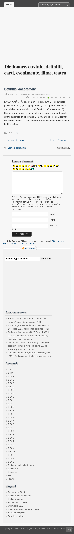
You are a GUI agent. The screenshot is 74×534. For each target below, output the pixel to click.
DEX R (11, 434)
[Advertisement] (37, 38)
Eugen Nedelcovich (27, 94)
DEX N (11, 421)
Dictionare (13, 469)
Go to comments (37, 97)
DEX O (11, 424)
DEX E (11, 390)
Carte (10, 369)
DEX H (11, 400)
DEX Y (11, 458)
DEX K (11, 410)
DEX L (11, 414)
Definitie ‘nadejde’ (60, 140)
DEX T (11, 441)
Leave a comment (58, 97)
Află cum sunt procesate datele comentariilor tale (33, 242)
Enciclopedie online (17, 502)
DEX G (11, 397)
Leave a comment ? (17, 148)
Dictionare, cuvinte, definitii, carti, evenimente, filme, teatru (35, 69)
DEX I (10, 404)
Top (69, 530)
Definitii (11, 373)
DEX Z (11, 462)
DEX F (11, 393)
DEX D (11, 132)
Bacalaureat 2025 (16, 492)
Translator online (16, 516)
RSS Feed (30, 248)
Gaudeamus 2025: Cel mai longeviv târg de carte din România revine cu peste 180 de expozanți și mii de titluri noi (28, 346)
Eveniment (13, 472)
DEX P (11, 427)
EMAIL (53, 220)
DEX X (11, 455)
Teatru (11, 479)
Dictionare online (16, 499)
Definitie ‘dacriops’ (14, 140)
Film (10, 475)
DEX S (11, 438)
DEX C (11, 383)
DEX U (11, 445)
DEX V (11, 448)
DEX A (11, 376)
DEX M (11, 417)
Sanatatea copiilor (16, 513)
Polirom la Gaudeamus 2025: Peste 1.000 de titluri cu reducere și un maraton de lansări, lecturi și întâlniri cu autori (29, 335)
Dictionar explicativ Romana (21, 465)
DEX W (11, 451)
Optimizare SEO (15, 506)
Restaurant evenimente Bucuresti (23, 509)
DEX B (11, 380)
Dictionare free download (20, 496)
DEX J (11, 407)
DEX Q (11, 431)
